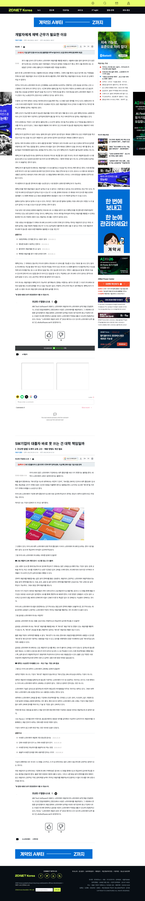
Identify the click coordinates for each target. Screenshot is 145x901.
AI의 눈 (80, 10)
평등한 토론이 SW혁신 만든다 (29, 244)
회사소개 (74, 871)
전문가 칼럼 (18, 40)
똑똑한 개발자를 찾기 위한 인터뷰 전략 (32, 253)
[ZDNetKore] (23, 5)
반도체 (51, 10)
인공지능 (66, 10)
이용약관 (116, 871)
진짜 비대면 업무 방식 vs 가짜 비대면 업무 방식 (35, 742)
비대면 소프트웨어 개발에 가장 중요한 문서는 (35, 737)
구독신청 (57, 890)
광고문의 (81, 871)
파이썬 (36, 839)
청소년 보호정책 (125, 871)
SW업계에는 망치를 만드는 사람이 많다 (33, 239)
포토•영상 (126, 10)
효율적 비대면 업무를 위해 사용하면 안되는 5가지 (36, 752)
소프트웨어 (26, 839)
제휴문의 (97, 871)
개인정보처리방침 (107, 871)
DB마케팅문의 (90, 871)
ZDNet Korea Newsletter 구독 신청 (24, 890)
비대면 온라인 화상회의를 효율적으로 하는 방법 (36, 747)
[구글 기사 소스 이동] (70, 47)
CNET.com (18, 885)
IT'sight (95, 10)
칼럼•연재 (110, 10)
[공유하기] (80, 47)
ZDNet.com (26, 885)
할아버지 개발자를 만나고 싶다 (30, 249)
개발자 (25, 354)
